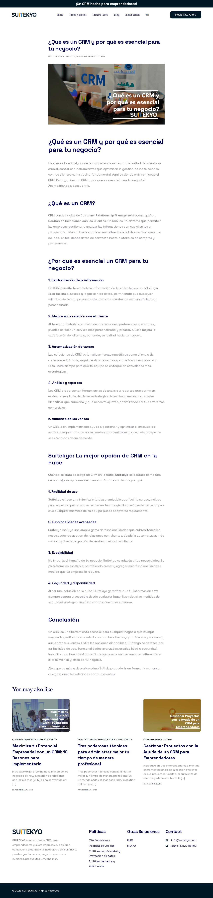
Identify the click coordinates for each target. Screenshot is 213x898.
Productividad (96, 56)
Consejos (70, 56)
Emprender (30, 739)
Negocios (81, 56)
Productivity (114, 739)
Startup (53, 739)
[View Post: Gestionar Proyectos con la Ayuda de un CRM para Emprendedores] (172, 715)
